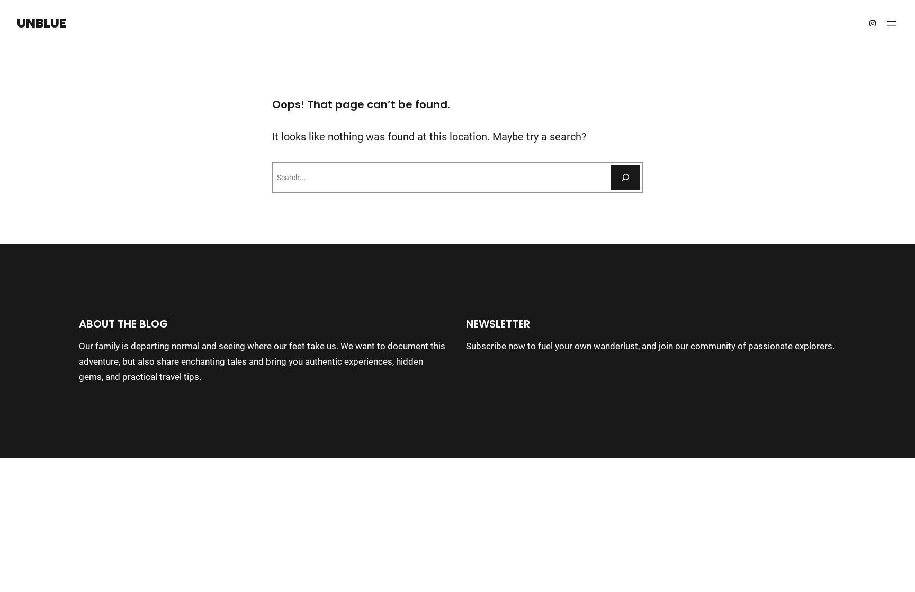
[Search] (625, 177)
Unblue (41, 23)
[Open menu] (891, 23)
